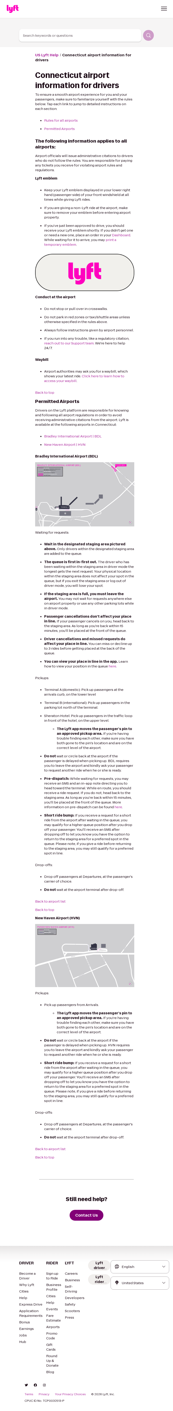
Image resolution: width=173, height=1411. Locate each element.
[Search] (148, 35)
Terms (29, 1394)
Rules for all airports (61, 120)
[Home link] (12, 9)
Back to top (44, 392)
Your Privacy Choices (70, 1394)
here (112, 666)
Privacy (44, 1394)
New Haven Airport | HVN (65, 444)
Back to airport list (50, 901)
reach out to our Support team (69, 343)
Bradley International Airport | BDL (73, 436)
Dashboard (121, 235)
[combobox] (80, 35)
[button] (164, 8)
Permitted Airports (59, 128)
